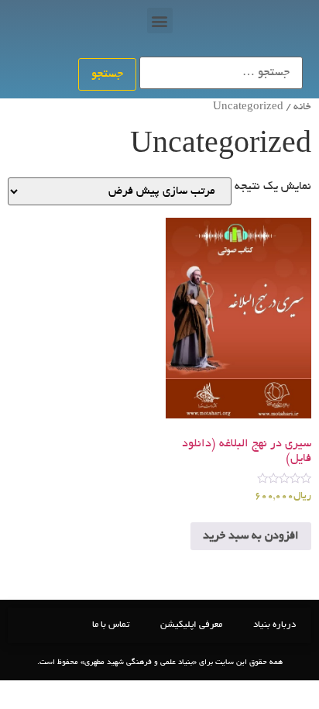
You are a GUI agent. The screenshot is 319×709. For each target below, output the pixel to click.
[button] (160, 20)
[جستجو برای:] (221, 73)
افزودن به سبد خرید (251, 536)
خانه (302, 107)
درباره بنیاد (274, 625)
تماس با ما (110, 625)
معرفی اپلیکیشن (191, 625)
